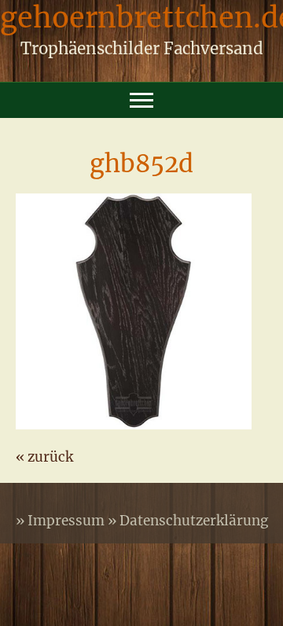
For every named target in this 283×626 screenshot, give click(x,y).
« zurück (44, 457)
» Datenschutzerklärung (188, 520)
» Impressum (62, 520)
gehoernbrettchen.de (141, 21)
